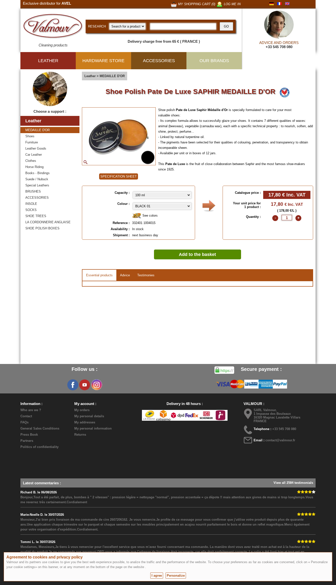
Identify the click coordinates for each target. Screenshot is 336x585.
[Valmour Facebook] (73, 385)
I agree (157, 575)
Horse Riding (34, 167)
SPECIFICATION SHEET (118, 176)
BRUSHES (33, 191)
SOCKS (31, 210)
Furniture (31, 142)
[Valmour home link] (53, 27)
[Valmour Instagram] (96, 385)
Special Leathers (37, 185)
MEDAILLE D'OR (37, 130)
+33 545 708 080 (279, 47)
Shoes (29, 136)
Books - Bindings (37, 173)
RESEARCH (97, 26)
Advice (125, 275)
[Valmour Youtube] (85, 385)
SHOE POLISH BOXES (42, 228)
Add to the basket (197, 254)
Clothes (30, 161)
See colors (149, 215)
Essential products (99, 275)
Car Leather (33, 154)
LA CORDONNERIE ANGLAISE (48, 222)
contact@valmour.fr (280, 440)
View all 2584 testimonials (293, 483)
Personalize (176, 575)
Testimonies (145, 275)
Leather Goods (35, 148)
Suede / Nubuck (36, 179)
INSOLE (31, 204)
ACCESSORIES (37, 197)
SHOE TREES (35, 216)
